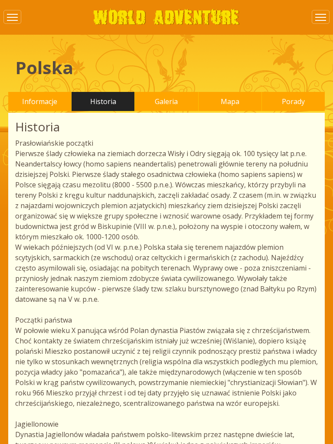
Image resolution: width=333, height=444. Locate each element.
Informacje (39, 101)
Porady (293, 101)
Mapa (230, 101)
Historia (103, 101)
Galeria (166, 101)
